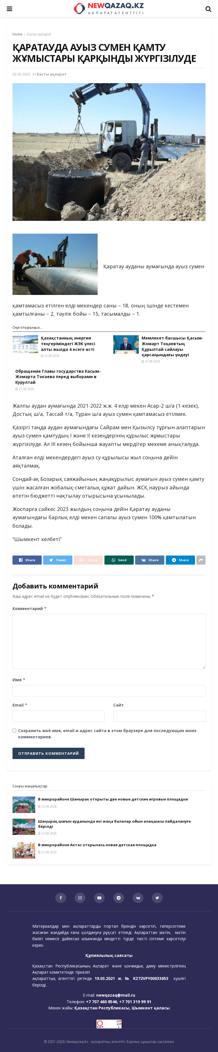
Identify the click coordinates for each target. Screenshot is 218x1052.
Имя (19, 679)
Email (20, 705)
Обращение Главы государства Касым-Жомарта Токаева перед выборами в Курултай (58, 376)
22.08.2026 (51, 356)
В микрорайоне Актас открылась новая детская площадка (97, 844)
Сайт (118, 705)
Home (17, 34)
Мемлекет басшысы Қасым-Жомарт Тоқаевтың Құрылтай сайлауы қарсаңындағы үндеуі (172, 346)
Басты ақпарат (39, 34)
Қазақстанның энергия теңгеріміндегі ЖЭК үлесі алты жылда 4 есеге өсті (68, 343)
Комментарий (29, 608)
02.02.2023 (21, 74)
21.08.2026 (152, 361)
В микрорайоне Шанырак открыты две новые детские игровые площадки (113, 799)
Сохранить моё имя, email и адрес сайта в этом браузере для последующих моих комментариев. (107, 733)
